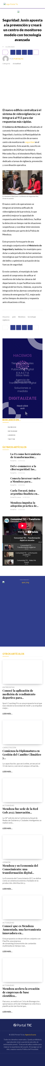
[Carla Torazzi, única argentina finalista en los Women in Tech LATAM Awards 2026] (5, 492)
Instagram (12, 431)
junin (14, 317)
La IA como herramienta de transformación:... (25, 455)
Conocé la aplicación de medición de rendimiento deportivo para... (18, 694)
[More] (36, 52)
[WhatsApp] (24, 52)
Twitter (11, 439)
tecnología (32, 317)
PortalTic (19, 59)
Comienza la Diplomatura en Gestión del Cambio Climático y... (21, 754)
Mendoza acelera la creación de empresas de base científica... (21, 992)
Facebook (12, 427)
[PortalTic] (6, 59)
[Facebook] (12, 52)
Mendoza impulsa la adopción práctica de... (24, 504)
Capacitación (9, 747)
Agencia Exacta (30, 1035)
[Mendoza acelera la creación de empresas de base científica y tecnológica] (22, 970)
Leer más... (7, 714)
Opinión (6, 862)
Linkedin (11, 435)
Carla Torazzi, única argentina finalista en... (24, 492)
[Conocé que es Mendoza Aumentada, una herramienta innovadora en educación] (22, 907)
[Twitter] (18, 52)
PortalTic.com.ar (15, 497)
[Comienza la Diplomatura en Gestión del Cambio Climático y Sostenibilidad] (22, 732)
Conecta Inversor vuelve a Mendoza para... (25, 479)
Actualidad (17, 64)
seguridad (29, 142)
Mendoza (21, 317)
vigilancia (5, 320)
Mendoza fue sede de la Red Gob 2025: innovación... (20, 810)
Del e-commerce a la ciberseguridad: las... (23, 467)
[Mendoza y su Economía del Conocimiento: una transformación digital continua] (22, 847)
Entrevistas (8, 687)
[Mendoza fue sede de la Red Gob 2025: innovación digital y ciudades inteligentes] (22, 790)
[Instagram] (4, 431)
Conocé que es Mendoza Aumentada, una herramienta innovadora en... (21, 929)
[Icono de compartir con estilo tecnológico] (11, 4)
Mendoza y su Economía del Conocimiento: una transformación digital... (20, 869)
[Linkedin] (30, 52)
